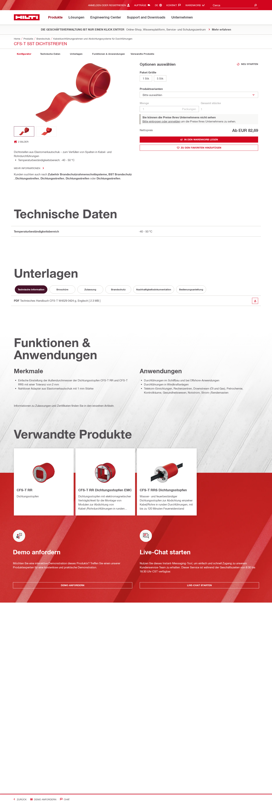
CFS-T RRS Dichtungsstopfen (163, 490)
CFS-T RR (24, 490)
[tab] (24, 54)
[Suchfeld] (255, 5)
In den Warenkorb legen (201, 139)
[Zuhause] (27, 17)
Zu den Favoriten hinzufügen (201, 147)
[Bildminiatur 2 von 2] (46, 131)
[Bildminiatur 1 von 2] (24, 131)
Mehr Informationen (27, 168)
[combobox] (234, 5)
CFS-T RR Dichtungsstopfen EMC (105, 490)
